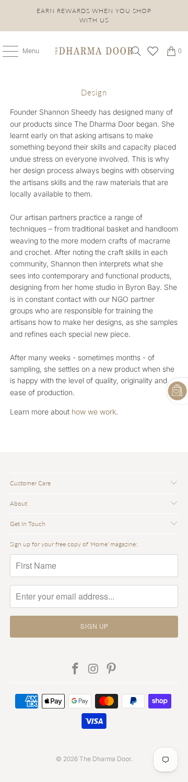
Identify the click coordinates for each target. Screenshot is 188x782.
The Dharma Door (105, 759)
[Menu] (5, 51)
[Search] (136, 51)
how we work (94, 411)
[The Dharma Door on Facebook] (75, 669)
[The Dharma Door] (94, 51)
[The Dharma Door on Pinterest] (112, 669)
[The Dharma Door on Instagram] (93, 669)
